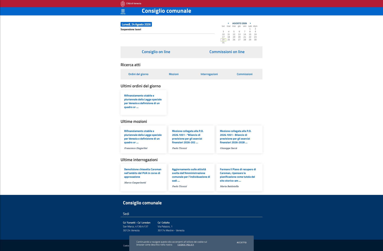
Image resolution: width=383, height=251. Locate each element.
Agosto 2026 (239, 23)
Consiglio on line (156, 51)
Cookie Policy (186, 245)
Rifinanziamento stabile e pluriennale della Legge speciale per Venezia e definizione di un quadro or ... (143, 101)
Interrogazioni (209, 74)
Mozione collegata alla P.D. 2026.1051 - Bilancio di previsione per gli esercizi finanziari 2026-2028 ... (235, 136)
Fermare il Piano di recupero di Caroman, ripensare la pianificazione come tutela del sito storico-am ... (238, 175)
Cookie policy (128, 245)
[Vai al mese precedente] (229, 23)
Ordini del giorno (138, 74)
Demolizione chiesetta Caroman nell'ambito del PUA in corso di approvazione (142, 173)
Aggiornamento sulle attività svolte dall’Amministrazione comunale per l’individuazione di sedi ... (191, 175)
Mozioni (174, 74)
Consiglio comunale (166, 10)
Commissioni (245, 74)
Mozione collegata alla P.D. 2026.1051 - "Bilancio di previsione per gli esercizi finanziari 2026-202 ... (187, 136)
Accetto (242, 242)
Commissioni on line (227, 51)
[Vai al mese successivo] (250, 23)
